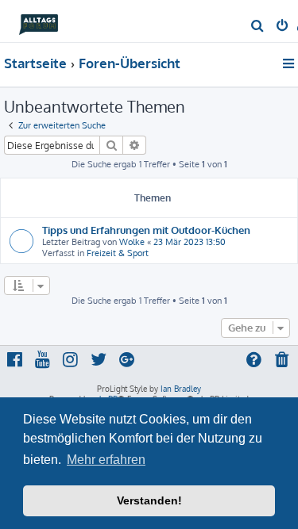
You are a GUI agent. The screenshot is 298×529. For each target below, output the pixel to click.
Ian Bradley (181, 388)
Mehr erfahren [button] (106, 459)
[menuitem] (258, 26)
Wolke (132, 241)
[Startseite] (38, 20)
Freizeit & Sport (118, 253)
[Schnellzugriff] (289, 63)
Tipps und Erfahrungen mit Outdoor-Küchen (146, 229)
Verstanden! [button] (149, 500)
